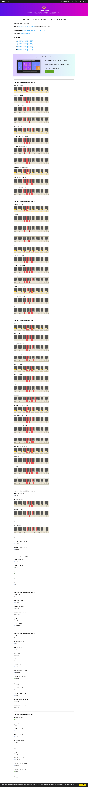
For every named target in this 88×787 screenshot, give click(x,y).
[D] (27, 30)
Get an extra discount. (51, 13)
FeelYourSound (5, 1)
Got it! (82, 784)
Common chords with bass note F (25, 43)
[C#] (25, 30)
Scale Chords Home (64, 1)
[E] (31, 30)
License (72, 1)
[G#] (39, 30)
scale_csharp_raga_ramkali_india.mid (26, 26)
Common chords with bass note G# (25, 47)
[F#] (34, 30)
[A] (40, 30)
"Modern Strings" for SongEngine (40, 12)
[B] (44, 30)
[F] (32, 30)
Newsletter (78, 1)
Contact (85, 1)
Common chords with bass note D (25, 41)
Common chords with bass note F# (25, 44)
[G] (36, 30)
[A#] (42, 30)
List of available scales (25, 33)
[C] (23, 30)
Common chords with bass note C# (25, 40)
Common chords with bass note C (25, 51)
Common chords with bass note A (25, 49)
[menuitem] (5, 1)
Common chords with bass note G (25, 46)
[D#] (29, 30)
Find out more (49, 71)
